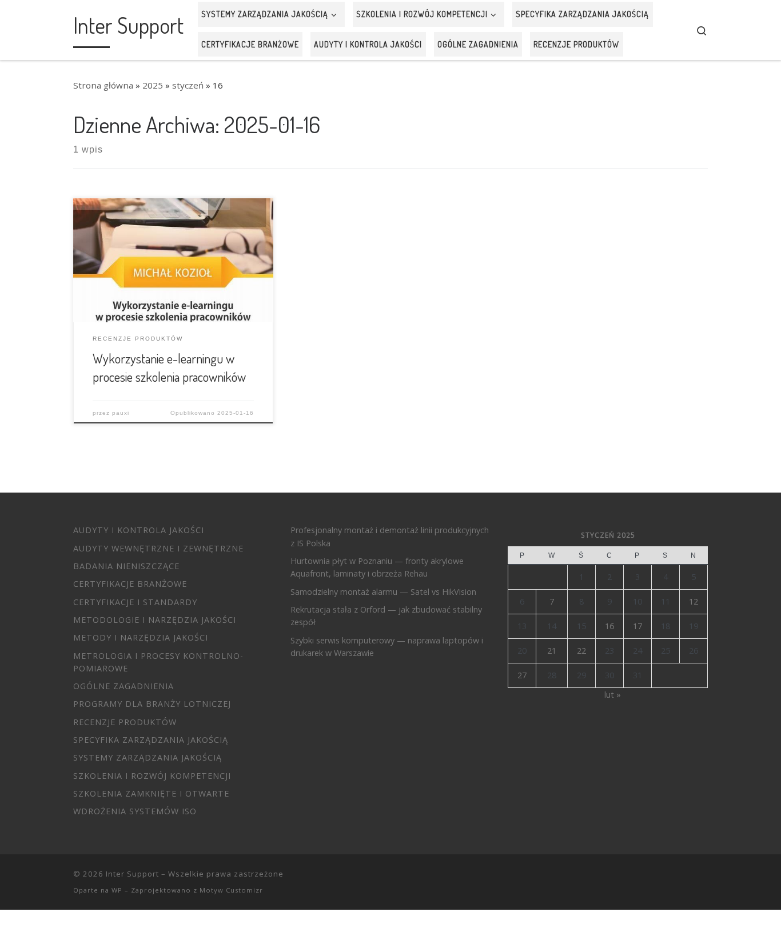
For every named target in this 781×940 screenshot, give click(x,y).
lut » (612, 694)
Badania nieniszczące (126, 566)
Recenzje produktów (125, 722)
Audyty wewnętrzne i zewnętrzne (158, 548)
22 (581, 650)
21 (551, 650)
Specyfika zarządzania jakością (150, 739)
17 (637, 626)
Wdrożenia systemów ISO (135, 811)
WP (116, 890)
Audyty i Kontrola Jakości (138, 530)
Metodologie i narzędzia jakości (154, 619)
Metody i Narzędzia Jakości (140, 637)
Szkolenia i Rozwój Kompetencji (152, 775)
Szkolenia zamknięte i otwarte (151, 793)
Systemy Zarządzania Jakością (147, 757)
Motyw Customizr (231, 890)
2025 (152, 85)
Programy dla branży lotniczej (152, 703)
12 (693, 601)
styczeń (188, 85)
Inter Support (132, 874)
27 (522, 675)
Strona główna (103, 85)
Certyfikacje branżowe (130, 583)
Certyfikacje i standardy (135, 602)
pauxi (120, 413)
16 (609, 626)
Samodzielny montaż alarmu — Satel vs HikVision (383, 591)
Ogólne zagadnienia (123, 686)
